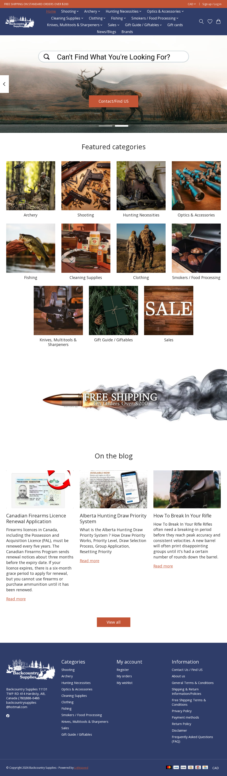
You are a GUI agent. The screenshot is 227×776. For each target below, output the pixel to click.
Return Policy (181, 723)
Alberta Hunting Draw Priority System (113, 518)
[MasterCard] (169, 768)
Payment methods (185, 717)
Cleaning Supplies (86, 277)
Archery (30, 215)
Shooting (86, 215)
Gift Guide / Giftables (113, 339)
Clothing (141, 277)
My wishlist (125, 682)
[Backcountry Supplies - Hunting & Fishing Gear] (19, 22)
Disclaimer (179, 730)
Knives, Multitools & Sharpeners (58, 342)
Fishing (30, 277)
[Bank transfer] (183, 768)
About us (178, 676)
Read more (16, 598)
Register (123, 669)
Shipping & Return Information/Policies (186, 691)
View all (114, 622)
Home (51, 11)
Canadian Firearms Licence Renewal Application (36, 518)
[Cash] (191, 768)
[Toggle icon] (201, 22)
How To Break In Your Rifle (182, 515)
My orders (124, 676)
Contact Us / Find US (187, 669)
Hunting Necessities (141, 215)
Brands (127, 31)
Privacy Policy (182, 711)
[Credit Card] (205, 768)
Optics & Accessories (196, 215)
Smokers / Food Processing (196, 277)
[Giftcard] (198, 768)
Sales (168, 339)
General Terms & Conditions (193, 682)
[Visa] (176, 768)
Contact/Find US (114, 101)
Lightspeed (81, 768)
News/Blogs (106, 31)
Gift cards (175, 25)
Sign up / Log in (211, 4)
